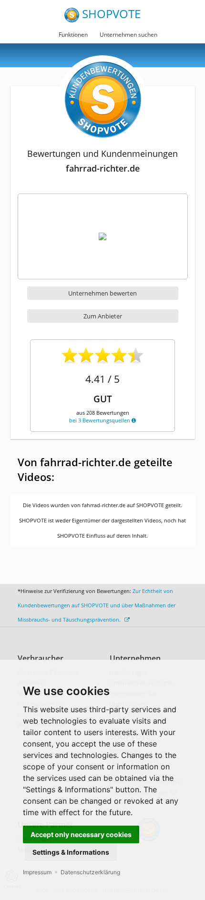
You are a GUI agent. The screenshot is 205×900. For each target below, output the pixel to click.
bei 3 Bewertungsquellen (100, 420)
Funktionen (73, 35)
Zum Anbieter (102, 316)
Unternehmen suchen (128, 35)
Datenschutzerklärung (90, 872)
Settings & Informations (70, 852)
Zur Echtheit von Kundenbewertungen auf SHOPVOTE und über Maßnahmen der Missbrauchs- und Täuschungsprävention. (96, 605)
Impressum (37, 872)
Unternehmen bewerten (102, 293)
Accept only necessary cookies (81, 834)
